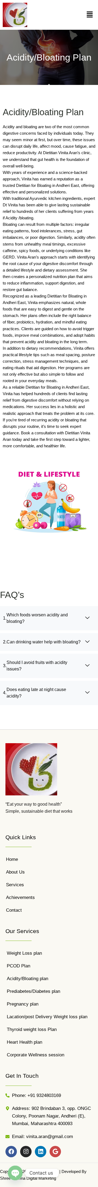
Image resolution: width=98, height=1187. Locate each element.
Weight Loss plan (24, 953)
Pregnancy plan (22, 1004)
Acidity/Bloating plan (27, 978)
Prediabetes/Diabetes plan (33, 991)
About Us (15, 872)
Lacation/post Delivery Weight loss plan (47, 1016)
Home (12, 859)
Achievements (20, 897)
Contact (14, 910)
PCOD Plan (18, 965)
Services (15, 884)
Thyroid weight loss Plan (32, 1029)
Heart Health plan (24, 1042)
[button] (89, 15)
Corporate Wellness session (35, 1054)
